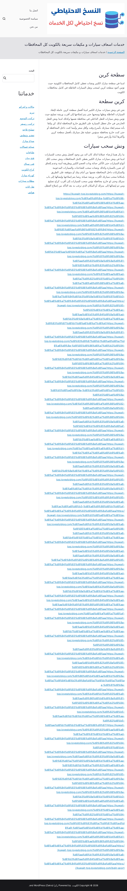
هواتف (31, 192)
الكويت (75, 885)
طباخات (30, 152)
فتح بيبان (29, 158)
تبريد (32, 112)
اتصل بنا (34, 10)
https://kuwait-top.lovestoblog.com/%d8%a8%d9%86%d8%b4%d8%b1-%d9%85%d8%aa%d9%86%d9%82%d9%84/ (89, 225)
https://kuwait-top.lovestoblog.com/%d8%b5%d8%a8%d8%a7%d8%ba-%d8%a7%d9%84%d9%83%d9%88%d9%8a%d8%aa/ (84, 515)
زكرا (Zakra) (52, 885)
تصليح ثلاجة (28, 129)
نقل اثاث (29, 186)
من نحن (34, 26)
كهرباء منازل (27, 175)
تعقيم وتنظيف (27, 135)
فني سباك (29, 163)
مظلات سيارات (26, 180)
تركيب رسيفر (27, 123)
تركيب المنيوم (27, 118)
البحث (31, 70)
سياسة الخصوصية (28, 18)
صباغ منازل (28, 141)
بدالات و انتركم (26, 106)
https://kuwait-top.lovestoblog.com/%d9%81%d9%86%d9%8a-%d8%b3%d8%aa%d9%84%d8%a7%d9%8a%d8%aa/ (85, 247)
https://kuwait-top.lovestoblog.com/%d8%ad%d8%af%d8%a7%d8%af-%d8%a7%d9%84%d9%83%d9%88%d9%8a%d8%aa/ (84, 613)
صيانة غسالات (27, 146)
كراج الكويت (28, 169)
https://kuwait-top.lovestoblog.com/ (85, 193)
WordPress (39, 885)
